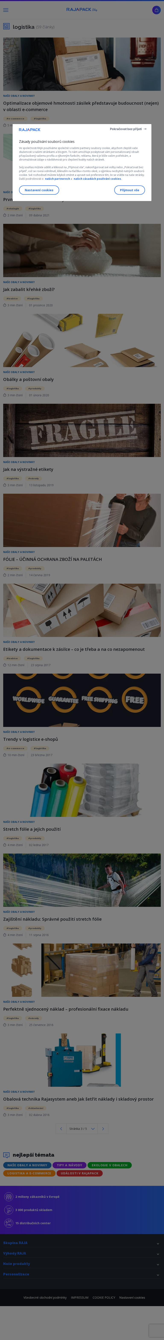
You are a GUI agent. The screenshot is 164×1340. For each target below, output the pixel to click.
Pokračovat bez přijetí (126, 129)
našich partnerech (57, 179)
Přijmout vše (129, 190)
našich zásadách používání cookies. (98, 179)
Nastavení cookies (39, 190)
